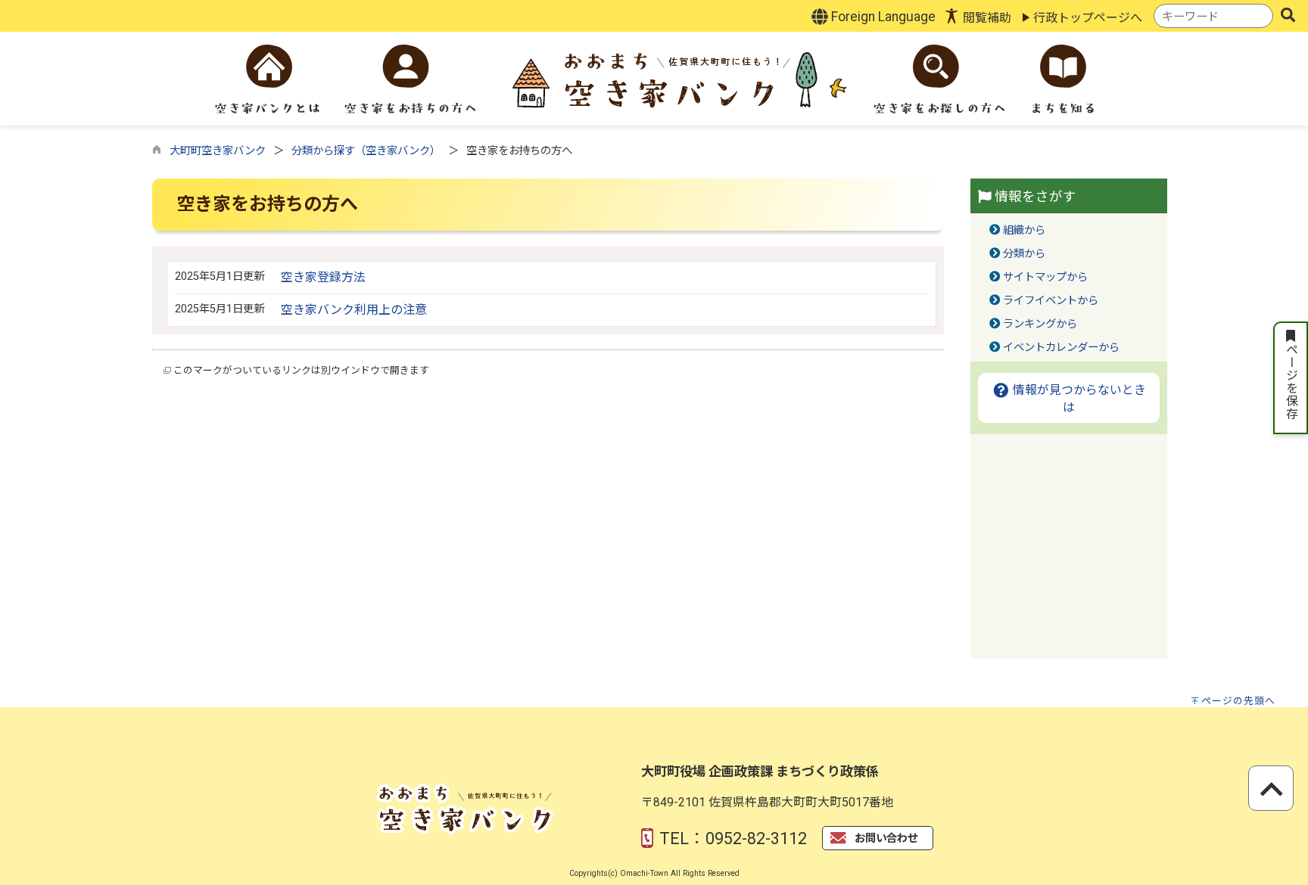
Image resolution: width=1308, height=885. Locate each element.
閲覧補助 (987, 18)
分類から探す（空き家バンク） (366, 150)
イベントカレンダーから (1061, 347)
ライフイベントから (1050, 300)
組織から (1024, 230)
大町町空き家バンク (218, 150)
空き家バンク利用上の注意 (354, 310)
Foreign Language (882, 16)
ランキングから (1040, 324)
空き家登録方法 (323, 277)
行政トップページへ (1087, 18)
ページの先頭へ (1238, 700)
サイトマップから (1045, 277)
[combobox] (1213, 16)
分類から (1024, 253)
